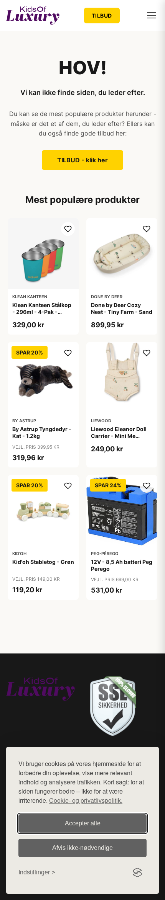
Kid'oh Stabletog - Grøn (43, 562)
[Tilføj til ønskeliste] (68, 229)
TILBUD (102, 15)
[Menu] (151, 15)
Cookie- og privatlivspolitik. (85, 800)
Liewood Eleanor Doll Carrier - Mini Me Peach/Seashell (119, 436)
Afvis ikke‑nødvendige (82, 847)
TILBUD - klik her (82, 160)
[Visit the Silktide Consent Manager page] (137, 872)
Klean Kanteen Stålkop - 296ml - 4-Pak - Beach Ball (41, 312)
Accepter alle (83, 823)
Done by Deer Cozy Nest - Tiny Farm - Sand (121, 308)
